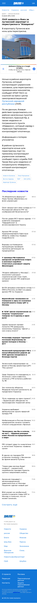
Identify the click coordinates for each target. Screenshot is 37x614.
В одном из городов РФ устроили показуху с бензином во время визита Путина (16, 457)
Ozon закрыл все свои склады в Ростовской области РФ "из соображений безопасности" (16, 210)
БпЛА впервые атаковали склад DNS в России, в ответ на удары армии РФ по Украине (16, 290)
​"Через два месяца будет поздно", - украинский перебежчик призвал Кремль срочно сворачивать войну (16, 469)
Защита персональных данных (24, 585)
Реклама (21, 574)
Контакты (6, 583)
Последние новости (15, 191)
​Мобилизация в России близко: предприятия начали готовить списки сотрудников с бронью (16, 422)
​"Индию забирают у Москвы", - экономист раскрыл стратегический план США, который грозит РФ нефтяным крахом (16, 277)
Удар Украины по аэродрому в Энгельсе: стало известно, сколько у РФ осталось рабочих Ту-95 (16, 378)
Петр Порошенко (23, 175)
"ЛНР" (19, 179)
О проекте (6, 574)
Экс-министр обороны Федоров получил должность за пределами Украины (17, 390)
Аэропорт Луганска (9, 182)
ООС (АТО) (27, 179)
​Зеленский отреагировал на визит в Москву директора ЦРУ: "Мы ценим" (16, 366)
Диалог (4, 13)
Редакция (6, 579)
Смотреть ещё (9, 505)
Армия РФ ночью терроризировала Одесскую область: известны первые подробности (15, 235)
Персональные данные (24, 579)
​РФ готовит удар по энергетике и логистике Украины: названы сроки (16, 446)
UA (33, 3)
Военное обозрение (13, 13)
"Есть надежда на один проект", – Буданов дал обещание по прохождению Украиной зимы (16, 401)
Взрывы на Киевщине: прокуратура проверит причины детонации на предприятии (13, 248)
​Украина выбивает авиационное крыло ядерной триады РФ (16, 411)
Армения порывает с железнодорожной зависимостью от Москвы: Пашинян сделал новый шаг (15, 482)
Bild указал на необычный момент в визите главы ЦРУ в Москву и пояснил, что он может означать (15, 495)
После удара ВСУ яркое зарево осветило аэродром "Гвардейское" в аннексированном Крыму (16, 222)
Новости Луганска (9, 175)
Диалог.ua (16, 592)
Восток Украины (8, 179)
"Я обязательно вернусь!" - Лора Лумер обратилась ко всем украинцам (14, 199)
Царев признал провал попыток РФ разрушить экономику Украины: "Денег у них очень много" (16, 328)
